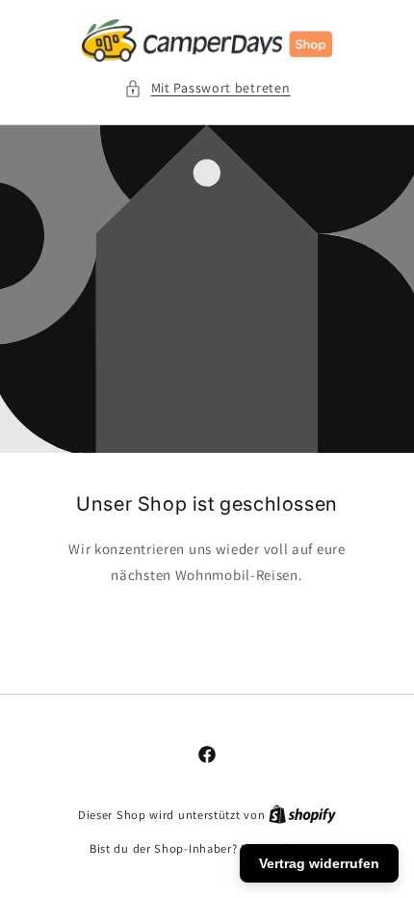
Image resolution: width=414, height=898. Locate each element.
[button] (207, 88)
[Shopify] (302, 814)
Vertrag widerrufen (319, 863)
